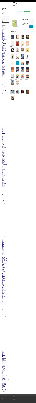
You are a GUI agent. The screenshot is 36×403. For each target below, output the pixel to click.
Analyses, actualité (3, 66)
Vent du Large (3, 138)
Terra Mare (2, 178)
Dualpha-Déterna (3, 102)
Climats (2, 301)
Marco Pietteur (3, 244)
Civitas (2, 372)
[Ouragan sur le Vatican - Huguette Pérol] (27, 76)
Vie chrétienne (3, 75)
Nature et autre (3, 71)
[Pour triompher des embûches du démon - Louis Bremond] (22, 91)
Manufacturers (4, 389)
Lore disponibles (3, 140)
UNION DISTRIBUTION (3, 296)
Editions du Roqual (3, 363)
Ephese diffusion (3, 279)
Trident (2, 315)
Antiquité (2, 51)
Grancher (2, 243)
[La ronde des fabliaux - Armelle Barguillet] (12, 69)
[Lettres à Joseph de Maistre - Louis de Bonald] (17, 82)
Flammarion (2, 298)
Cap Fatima (2, 347)
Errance (2, 303)
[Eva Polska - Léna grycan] (22, 69)
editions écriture (3, 150)
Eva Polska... (21, 72)
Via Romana (3, 264)
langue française (3, 82)
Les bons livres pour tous (4, 147)
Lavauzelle (2, 241)
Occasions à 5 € (3, 64)
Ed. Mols (2, 209)
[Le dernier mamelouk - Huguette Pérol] (22, 76)
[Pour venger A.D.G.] (12, 49)
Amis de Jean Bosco (3, 91)
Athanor (2, 240)
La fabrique (2, 166)
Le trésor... (26, 59)
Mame (2, 170)
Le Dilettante (3, 305)
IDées (2, 142)
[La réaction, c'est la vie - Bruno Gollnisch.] (17, 36)
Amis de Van (3, 158)
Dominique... (21, 59)
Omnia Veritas (3, 156)
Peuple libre (2, 188)
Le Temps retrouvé (3, 287)
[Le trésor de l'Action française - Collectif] (27, 56)
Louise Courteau (3, 246)
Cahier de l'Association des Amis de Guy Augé (5, 379)
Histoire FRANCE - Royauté (4, 48)
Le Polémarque (3, 289)
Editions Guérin (3, 160)
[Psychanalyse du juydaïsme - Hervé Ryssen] (17, 43)
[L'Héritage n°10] (12, 97)
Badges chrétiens (3, 27)
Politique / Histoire (3, 36)
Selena (2, 167)
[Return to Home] (2, 16)
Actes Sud (2, 300)
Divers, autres (3, 67)
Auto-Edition (3, 93)
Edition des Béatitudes (3, 307)
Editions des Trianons (3, 155)
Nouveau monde (3, 215)
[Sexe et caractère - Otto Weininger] (17, 91)
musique (2, 63)
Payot (2, 304)
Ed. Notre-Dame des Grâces (4, 104)
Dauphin (2, 297)
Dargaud (2, 171)
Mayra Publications (3, 320)
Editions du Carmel (3, 192)
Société (2, 84)
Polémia (2, 128)
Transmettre (3, 190)
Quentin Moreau (3, 270)
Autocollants (3, 28)
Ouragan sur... (26, 79)
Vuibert (2, 254)
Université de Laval (3, 284)
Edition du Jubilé (3, 182)
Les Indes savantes (3, 207)
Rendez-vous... (26, 72)
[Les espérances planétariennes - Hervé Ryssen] (27, 36)
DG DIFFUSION (3, 242)
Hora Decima (3, 186)
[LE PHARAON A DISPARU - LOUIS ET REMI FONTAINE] (27, 63)
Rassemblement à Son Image (4, 263)
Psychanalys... (16, 46)
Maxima (2, 239)
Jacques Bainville (3, 60)
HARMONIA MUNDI (3, 292)
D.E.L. (2, 99)
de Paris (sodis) (3, 202)
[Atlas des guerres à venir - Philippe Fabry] (12, 91)
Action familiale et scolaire (4, 90)
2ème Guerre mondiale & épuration (4, 43)
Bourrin (2, 195)
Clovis (2, 261)
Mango (2, 172)
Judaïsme (2, 54)
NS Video (2, 181)
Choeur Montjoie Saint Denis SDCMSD (5, 164)
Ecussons (2, 26)
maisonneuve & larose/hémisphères (4, 260)
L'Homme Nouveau (3, 180)
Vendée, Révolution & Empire (4, 45)
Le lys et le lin (3, 359)
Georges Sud (3, 139)
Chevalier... (16, 72)
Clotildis (2, 283)
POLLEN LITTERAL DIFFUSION (4, 258)
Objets (2, 34)
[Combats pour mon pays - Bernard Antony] (12, 43)
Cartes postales (3, 29)
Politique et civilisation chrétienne (4, 77)
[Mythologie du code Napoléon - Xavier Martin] (12, 63)
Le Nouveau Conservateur (4, 384)
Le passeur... (11, 79)
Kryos (2, 210)
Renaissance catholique (3, 267)
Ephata (2, 238)
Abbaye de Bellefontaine (4, 213)
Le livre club (3, 153)
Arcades (2, 318)
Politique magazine (3, 386)
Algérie (2, 85)
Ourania (2, 262)
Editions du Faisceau (3, 321)
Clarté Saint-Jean (3, 97)
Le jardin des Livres (3, 251)
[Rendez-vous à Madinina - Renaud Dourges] (27, 69)
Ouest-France (3, 125)
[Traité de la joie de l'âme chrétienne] (27, 43)
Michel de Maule (3, 200)
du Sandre (2, 294)
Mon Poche (2, 211)
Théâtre (2, 83)
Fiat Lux (2, 247)
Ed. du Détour (3, 208)
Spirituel (2, 32)
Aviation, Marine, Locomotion (4, 86)
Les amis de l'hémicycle (3, 385)
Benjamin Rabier (3, 55)
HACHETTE (3, 214)
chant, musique (3, 40)
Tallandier (2, 198)
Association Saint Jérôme (4, 306)
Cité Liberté (2, 353)
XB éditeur (2, 281)
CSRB (2, 282)
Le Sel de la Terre (3, 371)
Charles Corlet (3, 352)
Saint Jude (2, 266)
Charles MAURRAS (3, 59)
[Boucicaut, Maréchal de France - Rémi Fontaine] (17, 76)
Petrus (2, 189)
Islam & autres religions (3, 52)
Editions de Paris (3, 193)
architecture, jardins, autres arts (4, 39)
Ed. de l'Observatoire (3, 302)
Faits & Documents (3, 370)
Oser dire (2, 248)
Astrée (2, 325)
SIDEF (2, 151)
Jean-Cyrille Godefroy (3, 259)
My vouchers (14, 399)
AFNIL (2, 354)
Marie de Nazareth (3, 271)
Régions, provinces (3, 72)
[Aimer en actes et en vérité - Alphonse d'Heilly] (12, 56)
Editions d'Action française (4, 290)
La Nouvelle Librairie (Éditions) (4, 324)
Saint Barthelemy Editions (4, 358)
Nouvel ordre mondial (3, 366)
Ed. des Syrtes (3, 293)
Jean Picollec (3, 253)
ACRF (2, 309)
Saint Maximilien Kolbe (3, 133)
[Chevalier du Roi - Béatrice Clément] (17, 69)
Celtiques (2, 96)
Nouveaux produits (3, 12)
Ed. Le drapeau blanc (3, 276)
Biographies (2, 49)
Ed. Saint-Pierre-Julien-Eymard (4, 161)
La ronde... (11, 72)
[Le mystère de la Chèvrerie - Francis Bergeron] (12, 82)
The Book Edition (3, 328)
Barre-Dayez (3, 94)
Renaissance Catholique (3, 378)
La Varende (2, 61)
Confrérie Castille (3, 314)
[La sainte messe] (22, 43)
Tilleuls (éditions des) (3, 365)
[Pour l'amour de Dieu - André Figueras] (17, 63)
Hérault (2, 350)
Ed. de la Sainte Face (3, 355)
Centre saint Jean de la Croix (4, 277)
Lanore (2, 252)
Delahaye (2, 327)
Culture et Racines (3, 175)
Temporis (2, 206)
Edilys (2, 310)
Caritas (2, 286)
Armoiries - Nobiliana (3, 368)
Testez (2, 245)
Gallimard (2, 196)
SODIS (2, 194)
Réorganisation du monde (4, 360)
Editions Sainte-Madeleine (4, 183)
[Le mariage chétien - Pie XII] (27, 91)
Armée (2, 44)
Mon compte (3, 13)
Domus (2, 274)
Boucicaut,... (16, 79)
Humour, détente (3, 369)
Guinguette (2, 31)
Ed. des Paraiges (3, 103)
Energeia (2, 143)
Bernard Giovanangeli (3, 236)
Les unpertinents (3, 249)
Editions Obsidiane (3, 159)
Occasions (2, 58)
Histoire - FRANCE (3, 47)
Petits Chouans (3, 313)
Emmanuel (2, 179)
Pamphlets (2, 68)
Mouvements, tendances (4, 50)
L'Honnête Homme (3, 280)
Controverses (3, 76)
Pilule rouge (2, 326)
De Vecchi (2, 141)
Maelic (2, 323)
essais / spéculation (3, 78)
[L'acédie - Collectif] (27, 49)
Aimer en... (11, 59)
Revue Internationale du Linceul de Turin (5, 375)
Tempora (2, 351)
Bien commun (3, 272)
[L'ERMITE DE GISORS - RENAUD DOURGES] (22, 63)
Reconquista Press (3, 308)
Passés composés (3, 257)
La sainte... (21, 46)
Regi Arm (2, 288)
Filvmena (2, 273)
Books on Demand (3, 203)
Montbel (2, 212)
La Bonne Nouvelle (3, 269)
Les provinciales (3, 265)
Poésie (2, 81)
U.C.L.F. (2, 137)
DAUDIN (2, 173)
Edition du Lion (3, 146)
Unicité (2, 291)
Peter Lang (2, 127)
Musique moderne (3, 33)
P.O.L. (2, 126)
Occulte (2, 65)
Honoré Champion (3, 144)
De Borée (2, 201)
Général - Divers (3, 74)
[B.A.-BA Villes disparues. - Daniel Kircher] (17, 49)
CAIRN (2, 364)
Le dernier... (21, 79)
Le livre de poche (3, 216)
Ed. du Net (2, 348)
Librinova (2, 237)
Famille (2, 42)
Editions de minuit (3, 199)
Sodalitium (2, 163)
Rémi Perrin (2, 131)
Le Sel (2, 312)
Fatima (2, 37)
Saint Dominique (3, 285)
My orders (14, 396)
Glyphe (2, 174)
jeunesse (2, 35)
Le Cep (2, 377)
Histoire (2, 46)
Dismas (2, 101)
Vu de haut (2, 376)
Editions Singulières (3, 152)
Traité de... (26, 46)
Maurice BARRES (3, 62)
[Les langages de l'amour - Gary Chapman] (17, 56)
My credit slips (14, 397)
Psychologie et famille (3, 69)
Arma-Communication (3, 92)
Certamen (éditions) (3, 278)
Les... (15, 59)
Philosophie (2, 387)
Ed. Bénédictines (3, 275)
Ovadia (2, 356)
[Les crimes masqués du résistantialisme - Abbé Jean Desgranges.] (22, 36)
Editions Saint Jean (3, 322)
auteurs (2, 87)
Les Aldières (3, 162)
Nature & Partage (3, 250)
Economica (2, 319)
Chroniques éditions (3, 169)
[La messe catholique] (12, 36)
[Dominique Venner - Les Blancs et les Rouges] (22, 56)
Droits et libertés (3, 177)
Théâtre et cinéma (3, 38)
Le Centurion (3, 268)
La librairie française (3, 197)
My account (14, 395)
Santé (2, 70)
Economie (2, 367)
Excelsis (2, 191)
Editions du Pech (3, 184)
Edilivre (2, 361)
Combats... (11, 46)
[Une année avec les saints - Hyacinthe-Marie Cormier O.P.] (22, 49)
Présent (2, 129)
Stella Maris (2, 136)
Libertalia (2, 295)
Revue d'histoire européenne (4, 383)
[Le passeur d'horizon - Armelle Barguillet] (12, 76)
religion (2, 57)
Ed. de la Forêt (3, 349)
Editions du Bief (3, 205)
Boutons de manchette (3, 25)
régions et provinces (3, 73)
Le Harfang (2, 380)
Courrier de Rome (3, 98)
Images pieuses (3, 79)
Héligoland (2, 154)
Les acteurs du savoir (3, 185)
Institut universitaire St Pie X (4, 316)
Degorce (2, 88)
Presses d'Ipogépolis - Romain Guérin (5, 362)
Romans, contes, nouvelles (4, 80)
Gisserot (2, 176)
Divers (2, 30)
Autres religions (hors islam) (4, 53)
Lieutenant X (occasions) (4, 56)
